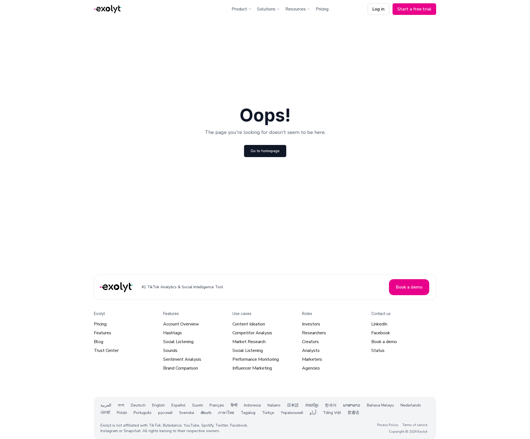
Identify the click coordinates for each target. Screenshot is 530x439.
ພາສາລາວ (351, 405)
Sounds (170, 351)
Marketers (312, 359)
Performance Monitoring (255, 359)
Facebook (380, 333)
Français (217, 405)
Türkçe (268, 412)
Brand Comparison (180, 368)
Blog (98, 342)
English (158, 405)
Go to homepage (265, 150)
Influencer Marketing (252, 368)
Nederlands (411, 405)
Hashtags (172, 333)
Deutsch (138, 405)
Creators (310, 342)
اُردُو (313, 412)
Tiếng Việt (332, 412)
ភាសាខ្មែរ (311, 405)
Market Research (249, 342)
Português (143, 412)
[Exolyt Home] (117, 287)
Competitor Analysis (252, 333)
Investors (311, 324)
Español (178, 405)
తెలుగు (206, 412)
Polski (122, 412)
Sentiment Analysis (182, 359)
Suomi (197, 405)
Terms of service (414, 424)
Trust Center (106, 351)
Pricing (322, 9)
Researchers (314, 333)
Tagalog (248, 412)
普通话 (353, 412)
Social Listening (178, 342)
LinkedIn (379, 324)
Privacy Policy (387, 424)
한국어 (330, 405)
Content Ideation (248, 324)
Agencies (311, 368)
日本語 (293, 405)
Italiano (273, 405)
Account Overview (181, 324)
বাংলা (121, 405)
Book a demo (384, 342)
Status (378, 351)
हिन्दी (234, 405)
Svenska (186, 412)
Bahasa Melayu (380, 405)
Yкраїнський (292, 412)
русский (165, 412)
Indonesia (252, 405)
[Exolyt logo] (107, 9)
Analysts (311, 351)
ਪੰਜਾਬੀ (105, 412)
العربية (105, 405)
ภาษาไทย (226, 412)
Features (102, 333)
